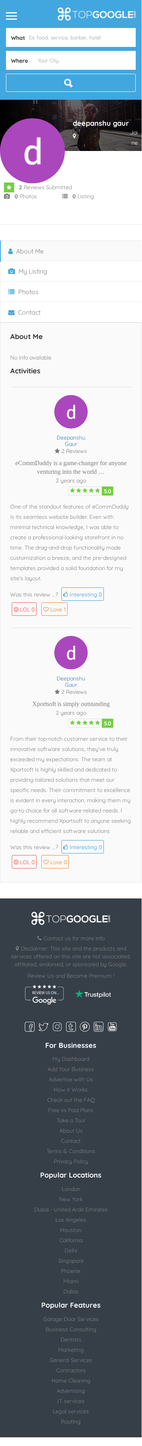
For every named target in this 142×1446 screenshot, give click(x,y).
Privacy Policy (71, 1161)
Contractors (71, 1370)
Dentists (71, 1339)
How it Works (71, 1089)
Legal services (71, 1411)
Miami (71, 1281)
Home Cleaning (71, 1380)
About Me (29, 251)
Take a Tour (71, 1120)
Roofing (71, 1421)
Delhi (71, 1250)
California (71, 1240)
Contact (29, 312)
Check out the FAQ (71, 1099)
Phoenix (71, 1271)
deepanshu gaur (71, 440)
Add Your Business (71, 1069)
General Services (71, 1360)
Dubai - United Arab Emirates (71, 1209)
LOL (27, 609)
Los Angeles (70, 1219)
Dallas (71, 1291)
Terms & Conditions (70, 1151)
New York (71, 1199)
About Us (71, 1130)
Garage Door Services (71, 1319)
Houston (70, 1230)
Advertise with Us (71, 1079)
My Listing (32, 271)
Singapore (71, 1260)
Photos (28, 292)
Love (58, 609)
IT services (71, 1401)
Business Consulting (71, 1329)
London (71, 1189)
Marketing (71, 1349)
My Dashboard (70, 1058)
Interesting (85, 594)
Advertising (71, 1390)
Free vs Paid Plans (71, 1110)
